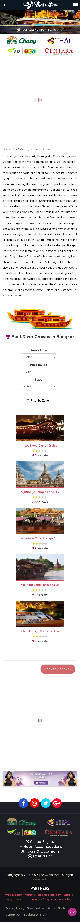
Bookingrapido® (49, 895)
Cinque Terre (52, 899)
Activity (25, 149)
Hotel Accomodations (42, 846)
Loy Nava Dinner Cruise (40, 445)
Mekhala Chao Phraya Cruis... (41, 585)
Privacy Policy (15, 908)
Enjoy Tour (12, 899)
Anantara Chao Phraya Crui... (41, 538)
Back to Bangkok (57, 669)
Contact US (13, 914)
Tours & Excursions (42, 851)
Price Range (38, 365)
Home (7, 149)
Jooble (68, 895)
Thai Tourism (31, 899)
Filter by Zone (39, 400)
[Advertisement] (40, 98)
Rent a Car (42, 856)
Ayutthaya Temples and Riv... (41, 492)
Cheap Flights (42, 841)
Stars (38, 379)
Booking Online (34, 914)
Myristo (30, 895)
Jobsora (70, 899)
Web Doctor (13, 895)
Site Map (63, 908)
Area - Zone (38, 350)
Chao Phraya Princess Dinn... (40, 631)
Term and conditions (41, 908)
